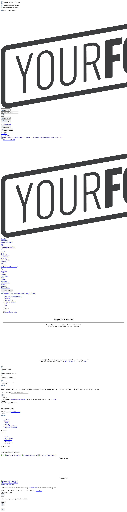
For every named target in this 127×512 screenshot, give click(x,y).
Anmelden (4, 134)
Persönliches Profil (12, 137)
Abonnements (58, 137)
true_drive (39, 491)
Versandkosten (33, 488)
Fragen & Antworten (10, 427)
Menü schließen (8, 130)
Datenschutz (8, 440)
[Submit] (2, 395)
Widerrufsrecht (8, 438)
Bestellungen (37, 137)
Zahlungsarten (28, 137)
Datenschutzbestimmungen (18, 399)
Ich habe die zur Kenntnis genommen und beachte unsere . (30, 399)
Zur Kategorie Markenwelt (9, 267)
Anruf (84, 361)
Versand (6, 422)
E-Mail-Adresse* (6, 392)
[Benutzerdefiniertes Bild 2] (30, 455)
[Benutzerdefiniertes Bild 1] (13, 455)
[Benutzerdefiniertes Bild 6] (46, 455)
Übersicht (4, 137)
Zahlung (6, 424)
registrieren (7, 135)
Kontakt (6, 421)
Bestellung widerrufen (47, 137)
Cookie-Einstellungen (10, 426)
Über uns (7, 419)
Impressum (7, 441)
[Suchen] (2, 115)
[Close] (2, 495)
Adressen (21, 137)
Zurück (3, 502)
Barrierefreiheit (8, 443)
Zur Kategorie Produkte (8, 247)
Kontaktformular (70, 361)
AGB (54, 399)
